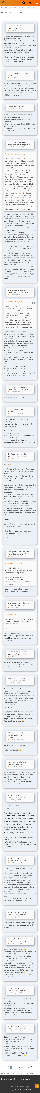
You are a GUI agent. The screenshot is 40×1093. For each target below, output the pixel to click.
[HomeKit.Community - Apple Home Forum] (4, 3)
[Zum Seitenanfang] (37, 1086)
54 (28, 1067)
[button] (24, 3)
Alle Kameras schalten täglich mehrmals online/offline (16, 735)
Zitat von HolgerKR (14, 301)
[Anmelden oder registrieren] (30, 3)
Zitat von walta (12, 614)
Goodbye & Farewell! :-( (17, 107)
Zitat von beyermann (15, 154)
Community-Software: (20, 1090)
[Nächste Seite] (31, 1067)
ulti (9, 30)
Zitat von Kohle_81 (14, 563)
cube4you (12, 464)
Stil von (20, 1087)
